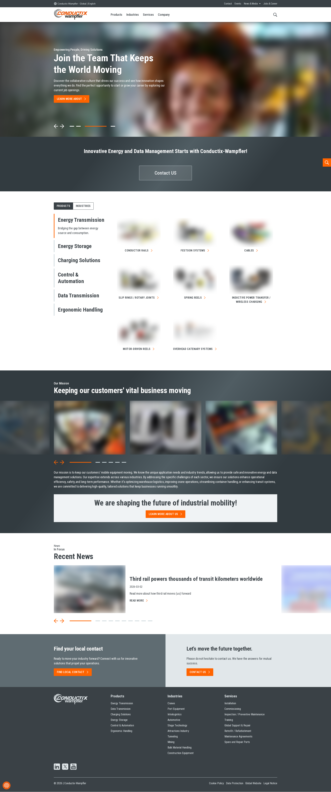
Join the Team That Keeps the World (103, 63)
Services (148, 14)
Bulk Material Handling (180, 747)
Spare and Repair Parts (237, 742)
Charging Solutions (121, 714)
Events (238, 3)
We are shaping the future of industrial (165, 502)
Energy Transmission (122, 703)
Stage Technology (177, 725)
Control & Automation (122, 725)
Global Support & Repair (237, 725)
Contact (228, 3)
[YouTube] (73, 767)
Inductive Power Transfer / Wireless (251, 299)
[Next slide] (62, 126)
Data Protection (234, 783)
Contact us (198, 672)
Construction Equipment (181, 753)
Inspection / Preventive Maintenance (244, 714)
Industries (132, 14)
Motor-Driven (137, 349)
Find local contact (70, 672)
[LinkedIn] (57, 767)
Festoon (193, 250)
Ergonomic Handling (121, 731)
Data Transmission (121, 708)
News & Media (251, 3)
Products (116, 14)
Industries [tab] (83, 206)
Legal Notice (270, 783)
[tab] (72, 126)
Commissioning (232, 708)
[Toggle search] (275, 15)
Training (228, 720)
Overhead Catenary (193, 349)
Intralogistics (175, 714)
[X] (65, 767)
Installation (230, 703)
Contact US (166, 173)
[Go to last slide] (56, 462)
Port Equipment (176, 708)
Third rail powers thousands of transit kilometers (196, 579)
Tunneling (173, 736)
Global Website (253, 783)
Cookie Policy (216, 783)
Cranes (171, 703)
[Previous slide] (56, 126)
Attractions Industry (178, 731)
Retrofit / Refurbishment (237, 731)
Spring (193, 297)
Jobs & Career (270, 3)
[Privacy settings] (7, 785)
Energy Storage (119, 720)
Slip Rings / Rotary (137, 297)
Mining (171, 742)
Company (164, 14)
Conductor (136, 250)
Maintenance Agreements (238, 736)
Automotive (174, 720)
